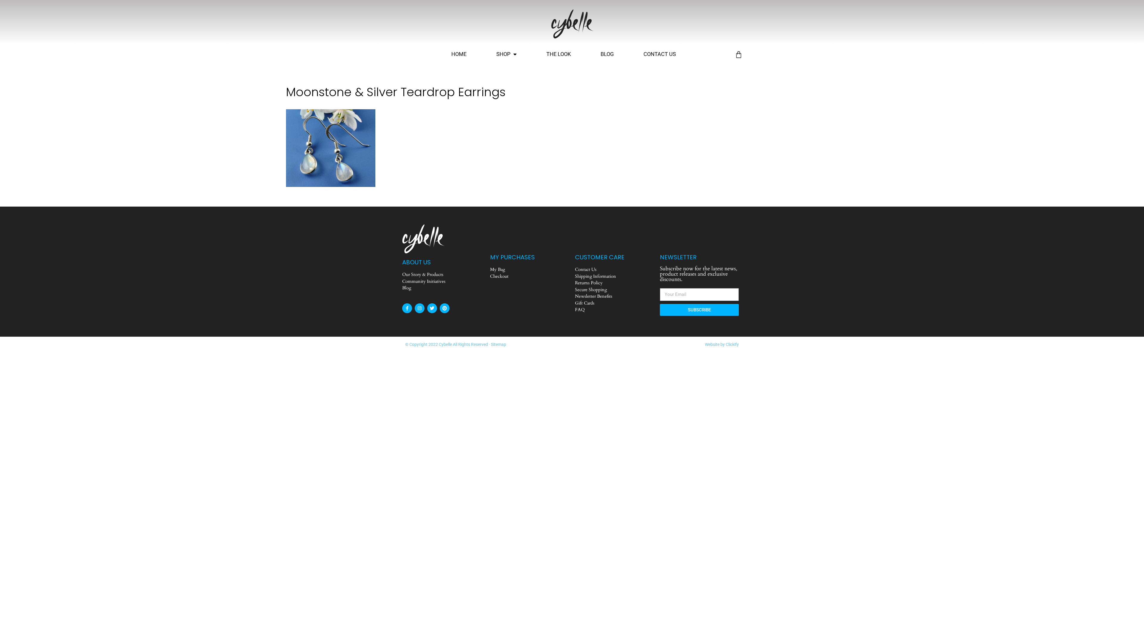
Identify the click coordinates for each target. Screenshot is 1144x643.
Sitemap (498, 344)
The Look (558, 54)
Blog (607, 54)
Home (459, 54)
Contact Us (660, 54)
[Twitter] (432, 308)
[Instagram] (420, 308)
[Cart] (739, 54)
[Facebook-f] (407, 308)
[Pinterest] (445, 308)
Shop (503, 54)
